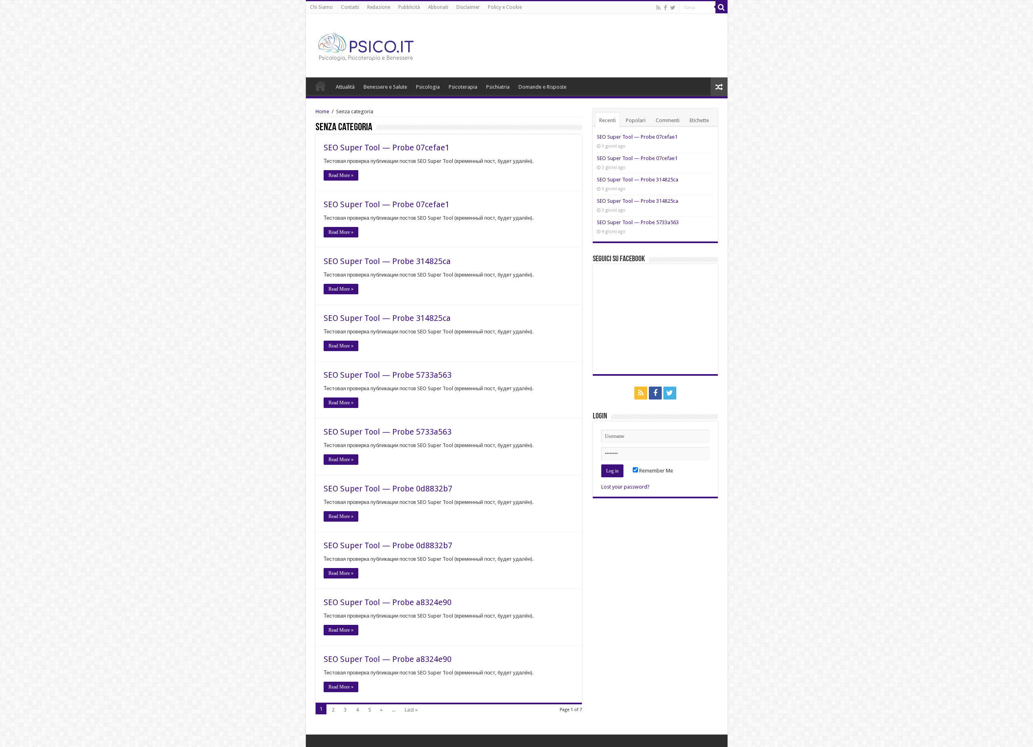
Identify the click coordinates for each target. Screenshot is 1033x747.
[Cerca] (721, 7)
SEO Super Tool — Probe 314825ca (387, 261)
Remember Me (655, 471)
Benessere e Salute (385, 87)
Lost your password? (625, 487)
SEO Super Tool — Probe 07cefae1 (387, 147)
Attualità (345, 87)
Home (320, 85)
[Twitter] (672, 7)
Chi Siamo (321, 7)
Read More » (340, 175)
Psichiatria (498, 87)
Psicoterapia (463, 87)
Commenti (668, 120)
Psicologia (428, 87)
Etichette (699, 120)
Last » (411, 710)
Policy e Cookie (505, 7)
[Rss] (658, 7)
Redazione (378, 7)
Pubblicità (409, 7)
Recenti (607, 120)
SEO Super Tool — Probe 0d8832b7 (388, 488)
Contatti (350, 7)
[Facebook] (665, 7)
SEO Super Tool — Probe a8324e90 (388, 602)
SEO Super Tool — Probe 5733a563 (388, 375)
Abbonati (438, 7)
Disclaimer (468, 7)
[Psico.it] (382, 44)
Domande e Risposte (543, 87)
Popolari (636, 120)
